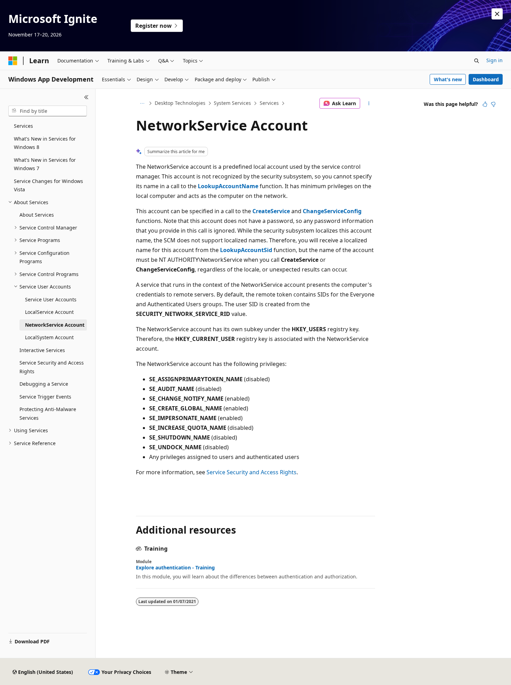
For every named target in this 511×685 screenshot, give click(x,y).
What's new (448, 79)
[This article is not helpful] (493, 104)
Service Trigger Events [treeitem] (45, 396)
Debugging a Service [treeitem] (43, 384)
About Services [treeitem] (36, 214)
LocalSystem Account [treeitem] (49, 337)
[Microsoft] (12, 60)
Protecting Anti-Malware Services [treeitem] (47, 413)
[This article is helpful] (485, 104)
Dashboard (486, 79)
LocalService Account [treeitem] (49, 312)
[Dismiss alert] (497, 13)
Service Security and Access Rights (251, 472)
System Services (232, 103)
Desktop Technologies (180, 103)
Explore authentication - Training (175, 568)
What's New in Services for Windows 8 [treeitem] (45, 143)
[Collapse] (86, 97)
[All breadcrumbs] (142, 103)
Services (269, 103)
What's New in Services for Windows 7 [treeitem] (45, 164)
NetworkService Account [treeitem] (54, 324)
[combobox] (47, 111)
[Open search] (477, 61)
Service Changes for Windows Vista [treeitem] (48, 185)
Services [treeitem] (23, 126)
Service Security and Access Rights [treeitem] (51, 367)
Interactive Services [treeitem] (42, 350)
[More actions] (369, 103)
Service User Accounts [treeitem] (50, 299)
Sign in (494, 60)
